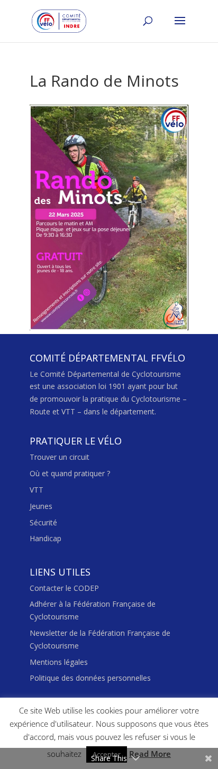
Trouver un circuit (59, 457)
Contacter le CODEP (64, 588)
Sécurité (43, 522)
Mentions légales (59, 662)
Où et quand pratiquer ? (70, 473)
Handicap (45, 538)
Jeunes (41, 506)
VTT (36, 490)
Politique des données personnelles (90, 678)
